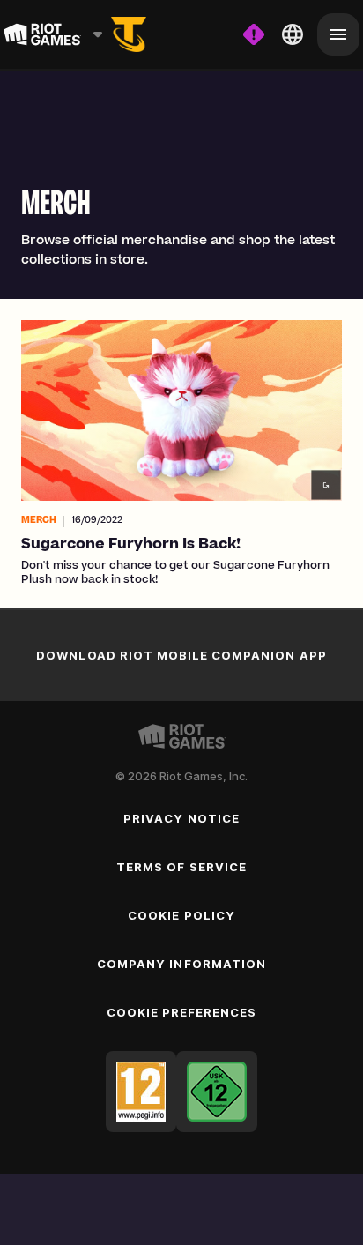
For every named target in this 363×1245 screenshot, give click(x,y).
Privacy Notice (181, 818)
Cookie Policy (181, 915)
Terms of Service (181, 867)
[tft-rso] (128, 34)
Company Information (181, 964)
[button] (181, 453)
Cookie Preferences (182, 1012)
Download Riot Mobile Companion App (181, 655)
